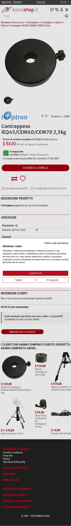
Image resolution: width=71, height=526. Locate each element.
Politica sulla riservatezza (56, 243)
